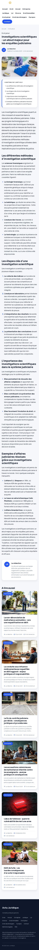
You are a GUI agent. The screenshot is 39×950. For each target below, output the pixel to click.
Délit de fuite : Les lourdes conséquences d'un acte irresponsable (14, 870)
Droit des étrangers (19, 17)
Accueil (5, 9)
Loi (12, 13)
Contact (7, 22)
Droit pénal (6, 17)
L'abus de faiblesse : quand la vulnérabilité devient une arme (17, 820)
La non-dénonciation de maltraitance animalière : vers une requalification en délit (17, 620)
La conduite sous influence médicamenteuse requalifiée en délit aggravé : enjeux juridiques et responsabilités (16, 670)
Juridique (5, 13)
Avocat (17, 9)
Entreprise (26, 9)
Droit (11, 9)
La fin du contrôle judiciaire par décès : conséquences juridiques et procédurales (16, 720)
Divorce (18, 13)
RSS (16, 927)
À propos (32, 17)
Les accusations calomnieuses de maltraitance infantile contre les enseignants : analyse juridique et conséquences (18, 771)
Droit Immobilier (29, 13)
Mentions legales (7, 927)
